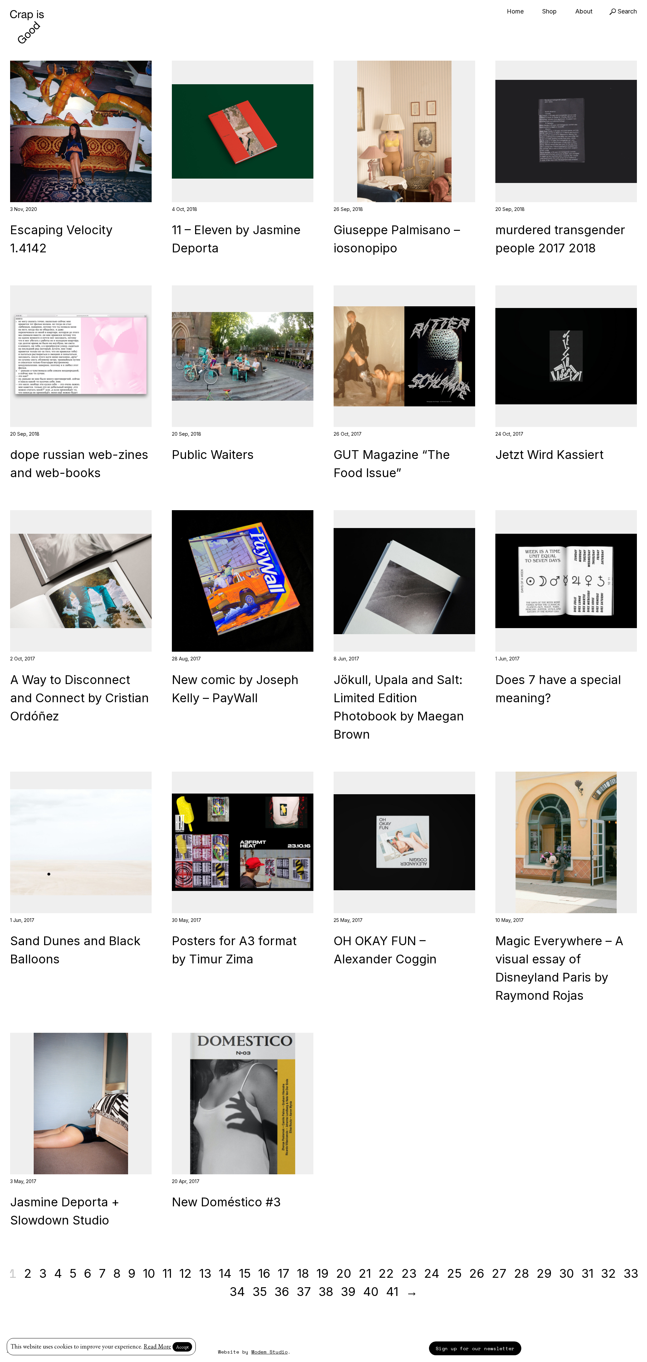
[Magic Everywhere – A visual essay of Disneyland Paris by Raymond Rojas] (566, 842)
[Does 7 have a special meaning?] (566, 581)
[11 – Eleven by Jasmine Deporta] (242, 131)
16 (264, 1273)
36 (281, 1291)
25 (454, 1273)
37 (304, 1291)
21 (365, 1273)
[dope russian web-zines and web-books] (81, 356)
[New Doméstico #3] (242, 1103)
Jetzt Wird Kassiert (549, 454)
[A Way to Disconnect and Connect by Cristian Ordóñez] (81, 581)
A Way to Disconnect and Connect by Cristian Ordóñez (79, 697)
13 (205, 1273)
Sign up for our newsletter (475, 1348)
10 (149, 1273)
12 (185, 1273)
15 (245, 1273)
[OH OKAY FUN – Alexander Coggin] (404, 842)
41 (392, 1291)
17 (283, 1273)
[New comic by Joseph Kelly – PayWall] (242, 581)
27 (499, 1273)
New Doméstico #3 (226, 1202)
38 (325, 1291)
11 (167, 1273)
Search (626, 11)
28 (521, 1273)
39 (348, 1291)
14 (225, 1273)
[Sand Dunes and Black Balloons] (81, 842)
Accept (182, 1347)
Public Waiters (213, 454)
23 (409, 1273)
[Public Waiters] (242, 356)
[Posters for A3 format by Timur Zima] (242, 842)
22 (386, 1273)
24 (431, 1273)
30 (566, 1273)
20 (343, 1273)
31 (587, 1273)
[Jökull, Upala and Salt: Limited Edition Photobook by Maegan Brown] (404, 581)
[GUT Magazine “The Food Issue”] (404, 356)
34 (237, 1291)
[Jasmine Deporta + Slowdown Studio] (81, 1103)
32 (608, 1273)
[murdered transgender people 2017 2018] (566, 131)
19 (322, 1273)
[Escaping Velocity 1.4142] (81, 131)
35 (259, 1291)
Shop (549, 11)
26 (476, 1273)
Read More (157, 1346)
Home (515, 11)
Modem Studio (269, 1351)
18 (303, 1273)
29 (544, 1273)
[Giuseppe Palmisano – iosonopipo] (404, 131)
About (583, 11)
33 (630, 1273)
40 (370, 1291)
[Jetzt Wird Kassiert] (566, 356)
